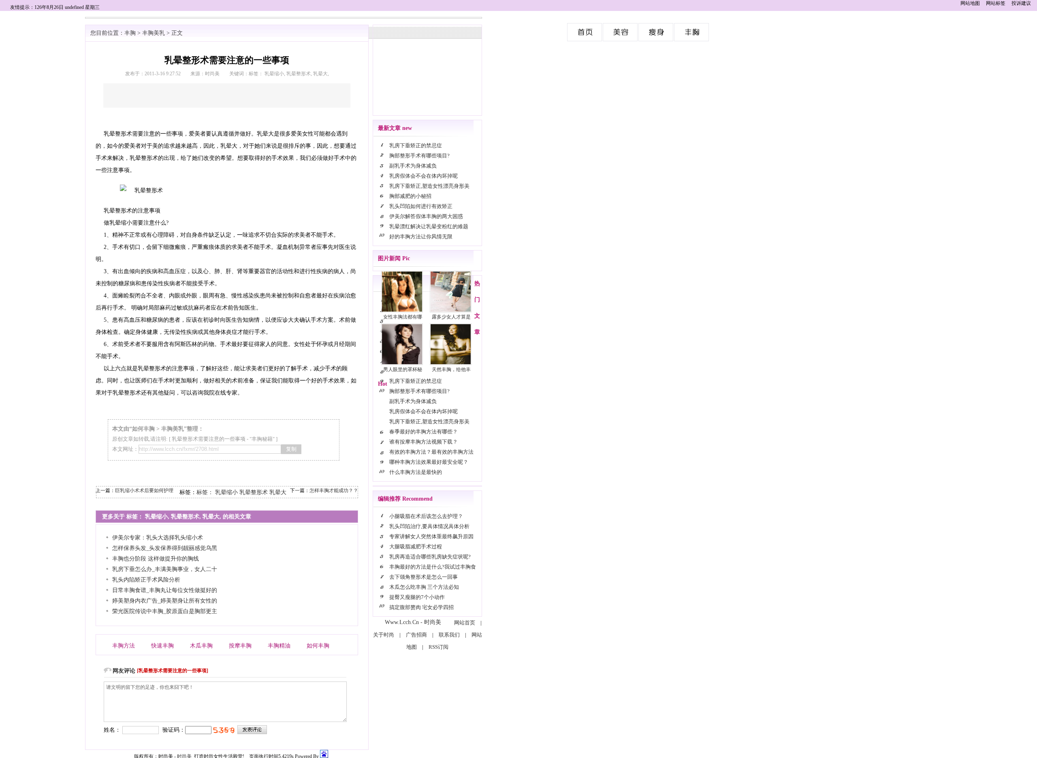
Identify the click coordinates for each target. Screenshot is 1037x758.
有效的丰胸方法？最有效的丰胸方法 (431, 452)
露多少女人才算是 (451, 317)
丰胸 (130, 33)
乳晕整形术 (253, 492)
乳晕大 (277, 492)
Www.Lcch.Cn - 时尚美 (413, 622)
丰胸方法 (123, 646)
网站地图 (970, 3)
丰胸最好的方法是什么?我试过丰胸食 (432, 567)
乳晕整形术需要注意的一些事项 (208, 439)
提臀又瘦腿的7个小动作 (417, 597)
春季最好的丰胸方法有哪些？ (423, 432)
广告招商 (416, 635)
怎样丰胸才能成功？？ (333, 490)
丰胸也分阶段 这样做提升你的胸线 (155, 559)
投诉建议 (1021, 3)
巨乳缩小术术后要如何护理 (144, 490)
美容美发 (620, 32)
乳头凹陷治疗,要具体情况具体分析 (429, 526)
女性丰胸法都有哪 (402, 317)
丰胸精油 (279, 646)
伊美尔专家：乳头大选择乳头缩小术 (157, 538)
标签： (204, 492)
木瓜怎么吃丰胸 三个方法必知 (424, 587)
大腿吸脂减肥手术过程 (415, 547)
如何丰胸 (143, 429)
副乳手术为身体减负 (413, 166)
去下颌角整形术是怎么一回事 (423, 577)
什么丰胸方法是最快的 (415, 472)
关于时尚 (383, 635)
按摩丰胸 (240, 646)
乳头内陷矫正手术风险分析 (146, 580)
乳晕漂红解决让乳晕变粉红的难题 (428, 226)
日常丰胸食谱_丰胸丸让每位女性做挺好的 (164, 590)
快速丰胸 (162, 646)
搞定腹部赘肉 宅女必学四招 (422, 607)
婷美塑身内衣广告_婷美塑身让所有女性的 (164, 601)
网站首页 (464, 623)
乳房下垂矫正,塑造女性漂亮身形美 (429, 186)
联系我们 (449, 635)
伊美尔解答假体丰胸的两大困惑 (426, 216)
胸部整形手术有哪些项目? (419, 156)
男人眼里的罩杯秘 (402, 369)
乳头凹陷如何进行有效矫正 (420, 206)
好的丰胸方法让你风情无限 (420, 237)
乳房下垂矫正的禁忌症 (415, 145)
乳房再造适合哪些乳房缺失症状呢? (430, 557)
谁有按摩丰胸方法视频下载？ (423, 442)
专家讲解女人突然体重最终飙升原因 (431, 536)
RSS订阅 (438, 647)
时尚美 (585, 32)
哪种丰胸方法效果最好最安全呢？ (428, 462)
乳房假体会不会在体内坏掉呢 (423, 176)
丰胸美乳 (692, 32)
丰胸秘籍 (262, 439)
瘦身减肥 (656, 32)
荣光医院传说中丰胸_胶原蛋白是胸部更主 (164, 611)
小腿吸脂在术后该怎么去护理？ (426, 516)
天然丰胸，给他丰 (451, 369)
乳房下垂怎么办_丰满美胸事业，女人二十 (164, 569)
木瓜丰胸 (201, 646)
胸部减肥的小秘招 (410, 196)
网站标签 (995, 3)
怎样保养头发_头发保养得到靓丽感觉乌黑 (164, 548)
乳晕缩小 (226, 492)
